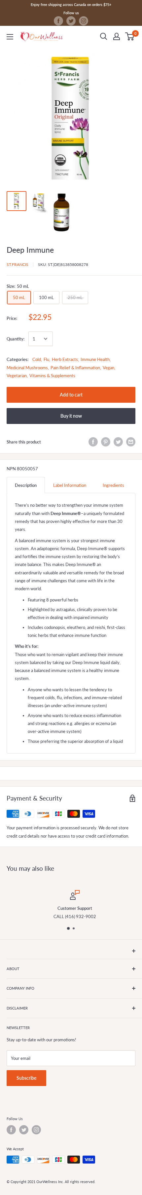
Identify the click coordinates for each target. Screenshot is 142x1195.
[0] (130, 36)
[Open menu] (10, 36)
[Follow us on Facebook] (58, 21)
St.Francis (17, 264)
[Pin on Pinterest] (105, 441)
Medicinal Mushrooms (27, 367)
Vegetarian (17, 375)
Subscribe (26, 1078)
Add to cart (71, 394)
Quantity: (15, 338)
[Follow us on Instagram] (83, 21)
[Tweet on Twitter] (118, 441)
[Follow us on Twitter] (71, 21)
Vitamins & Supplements (52, 375)
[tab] (26, 485)
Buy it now (71, 416)
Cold (36, 359)
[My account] (116, 36)
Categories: (17, 359)
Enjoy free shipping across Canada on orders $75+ (71, 4)
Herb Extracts (65, 359)
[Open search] (103, 36)
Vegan (108, 367)
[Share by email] (130, 441)
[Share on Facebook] (93, 441)
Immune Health (95, 359)
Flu (46, 359)
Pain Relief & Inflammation (75, 367)
